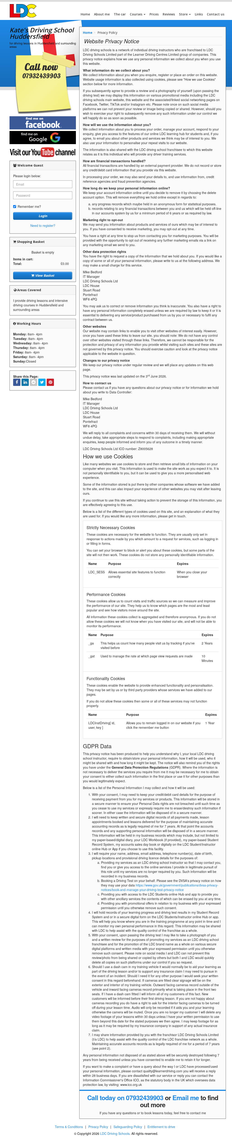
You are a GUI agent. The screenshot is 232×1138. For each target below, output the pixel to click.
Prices (154, 14)
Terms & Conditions (69, 1126)
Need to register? (42, 225)
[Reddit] (33, 382)
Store (183, 14)
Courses (136, 14)
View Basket (44, 275)
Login (43, 216)
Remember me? (29, 206)
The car (120, 14)
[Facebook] (16, 382)
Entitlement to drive (161, 1126)
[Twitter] (42, 382)
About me (102, 14)
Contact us (215, 14)
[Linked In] (25, 382)
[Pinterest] (50, 382)
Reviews (169, 14)
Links (199, 14)
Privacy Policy (98, 1126)
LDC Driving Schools (115, 1133)
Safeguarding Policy (128, 1126)
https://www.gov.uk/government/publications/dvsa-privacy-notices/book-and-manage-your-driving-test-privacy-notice (159, 887)
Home (85, 14)
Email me (185, 1097)
